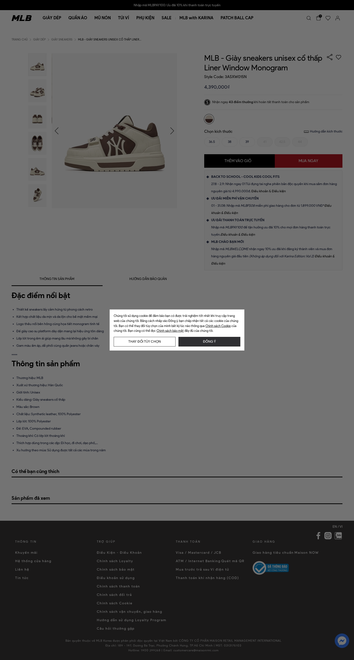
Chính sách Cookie (218, 326)
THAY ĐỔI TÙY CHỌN (144, 342)
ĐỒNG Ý (209, 342)
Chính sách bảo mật (170, 331)
